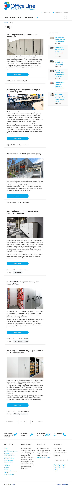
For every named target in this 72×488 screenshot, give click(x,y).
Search (6, 448)
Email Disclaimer (9, 474)
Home (6, 17)
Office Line (12, 484)
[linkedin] (55, 469)
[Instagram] (63, 465)
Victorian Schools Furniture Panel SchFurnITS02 (9, 460)
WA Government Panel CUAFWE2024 (10, 452)
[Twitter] (55, 465)
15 (32, 422)
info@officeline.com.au (61, 12)
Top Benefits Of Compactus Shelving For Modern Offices (59, 85)
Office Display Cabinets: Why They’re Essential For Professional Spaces (60, 97)
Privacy (6, 469)
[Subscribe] (65, 460)
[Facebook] (59, 465)
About (19, 17)
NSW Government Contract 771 (9, 456)
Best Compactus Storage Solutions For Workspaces (60, 39)
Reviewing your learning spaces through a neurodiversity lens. (59, 51)
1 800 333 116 (47, 12)
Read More (17, 74)
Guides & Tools (32, 17)
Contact (6, 467)
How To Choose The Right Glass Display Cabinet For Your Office (59, 73)
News (25, 17)
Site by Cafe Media (62, 484)
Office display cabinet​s (20, 414)
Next (39, 422)
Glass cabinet (18, 272)
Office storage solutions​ (21, 341)
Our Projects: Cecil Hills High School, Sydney (59, 62)
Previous (10, 422)
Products (12, 17)
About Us (7, 466)
